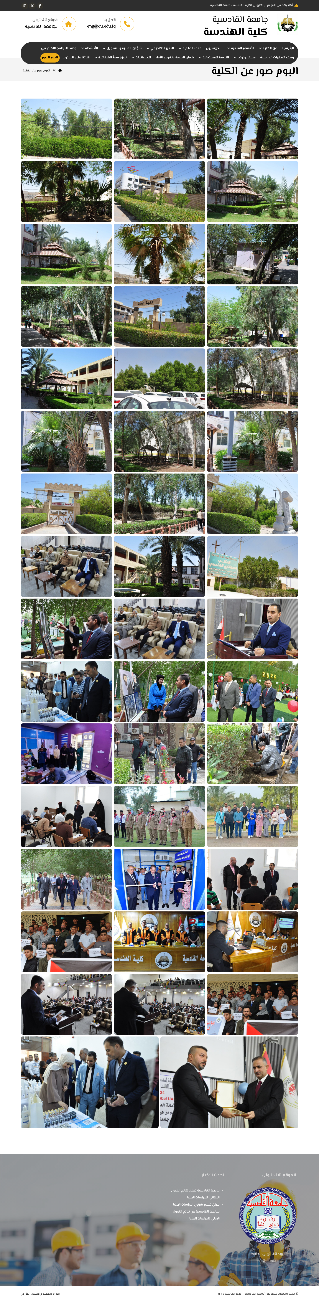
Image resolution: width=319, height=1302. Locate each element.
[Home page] (60, 70)
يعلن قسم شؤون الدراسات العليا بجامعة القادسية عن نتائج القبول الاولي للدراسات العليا (196, 1211)
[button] (39, 5)
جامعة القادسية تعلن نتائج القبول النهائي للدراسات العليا (195, 1194)
